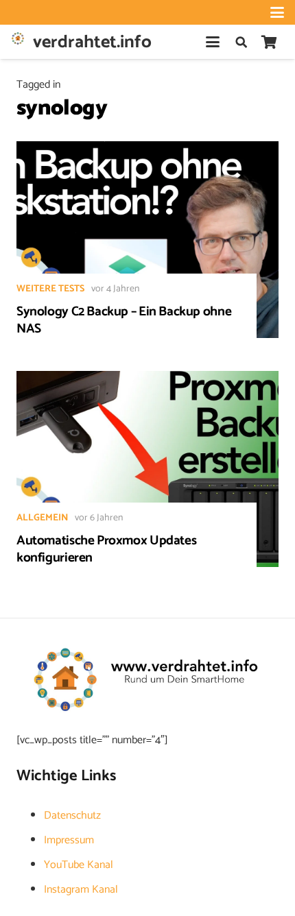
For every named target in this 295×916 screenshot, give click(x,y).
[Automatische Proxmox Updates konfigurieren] (147, 469)
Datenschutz (72, 815)
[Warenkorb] (269, 42)
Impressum (69, 840)
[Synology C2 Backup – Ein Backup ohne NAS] (147, 239)
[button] (277, 12)
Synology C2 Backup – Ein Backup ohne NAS (123, 320)
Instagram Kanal (81, 889)
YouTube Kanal (78, 865)
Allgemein (42, 518)
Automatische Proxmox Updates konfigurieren (106, 549)
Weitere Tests (50, 289)
